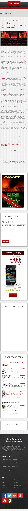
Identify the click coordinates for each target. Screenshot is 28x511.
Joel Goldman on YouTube (20, 495)
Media (3, 485)
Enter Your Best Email (8, 236)
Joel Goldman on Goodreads (9, 500)
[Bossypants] (3, 378)
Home (3, 480)
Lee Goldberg (9, 384)
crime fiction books (19, 141)
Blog (15, 480)
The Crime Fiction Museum (9, 459)
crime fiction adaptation (9, 141)
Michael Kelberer (9, 161)
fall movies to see (13, 143)
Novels (16, 482)
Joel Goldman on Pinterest (4, 500)
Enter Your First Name (8, 229)
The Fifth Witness (9, 405)
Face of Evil (8, 383)
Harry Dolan (9, 369)
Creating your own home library (11, 462)
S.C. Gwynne (6, 396)
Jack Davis (22, 89)
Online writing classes (8, 470)
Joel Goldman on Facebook (4, 495)
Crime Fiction (10, 27)
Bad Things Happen (10, 368)
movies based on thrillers (10, 144)
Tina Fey (8, 376)
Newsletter (5, 487)
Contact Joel (17, 485)
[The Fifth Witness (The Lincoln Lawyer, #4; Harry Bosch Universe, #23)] (3, 409)
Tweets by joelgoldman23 (8, 427)
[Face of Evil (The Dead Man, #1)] (3, 385)
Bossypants (8, 375)
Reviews (16, 487)
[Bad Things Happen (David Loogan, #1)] (3, 372)
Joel (3, 482)
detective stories (4, 143)
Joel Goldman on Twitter (9, 495)
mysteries (18, 144)
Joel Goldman (21, 25)
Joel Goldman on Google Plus (14, 495)
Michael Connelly (10, 406)
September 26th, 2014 (18, 161)
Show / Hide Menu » (6, 8)
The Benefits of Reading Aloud (10, 466)
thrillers (6, 145)
